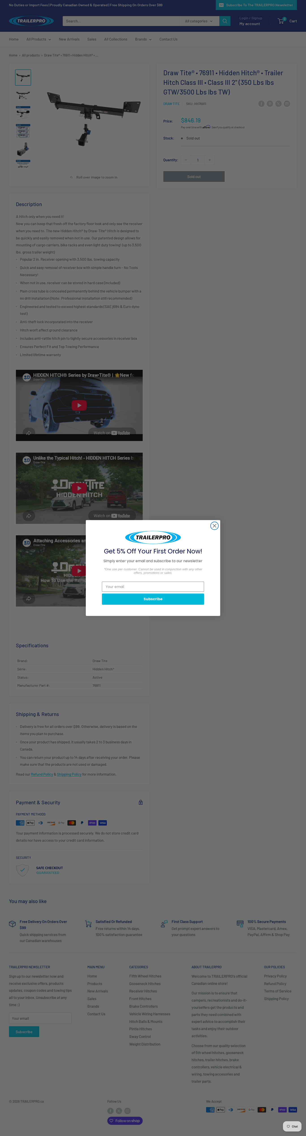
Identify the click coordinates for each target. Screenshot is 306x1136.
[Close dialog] (214, 526)
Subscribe (153, 599)
